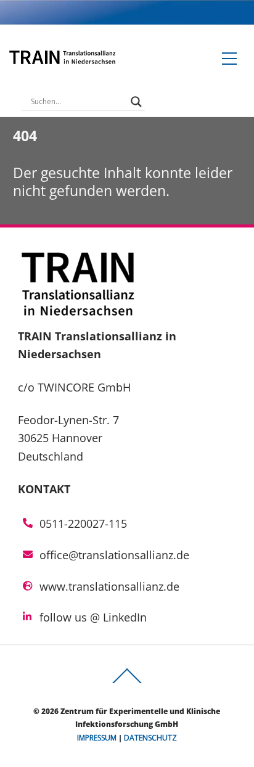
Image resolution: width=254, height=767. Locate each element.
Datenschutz (150, 737)
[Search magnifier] (136, 101)
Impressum (97, 737)
